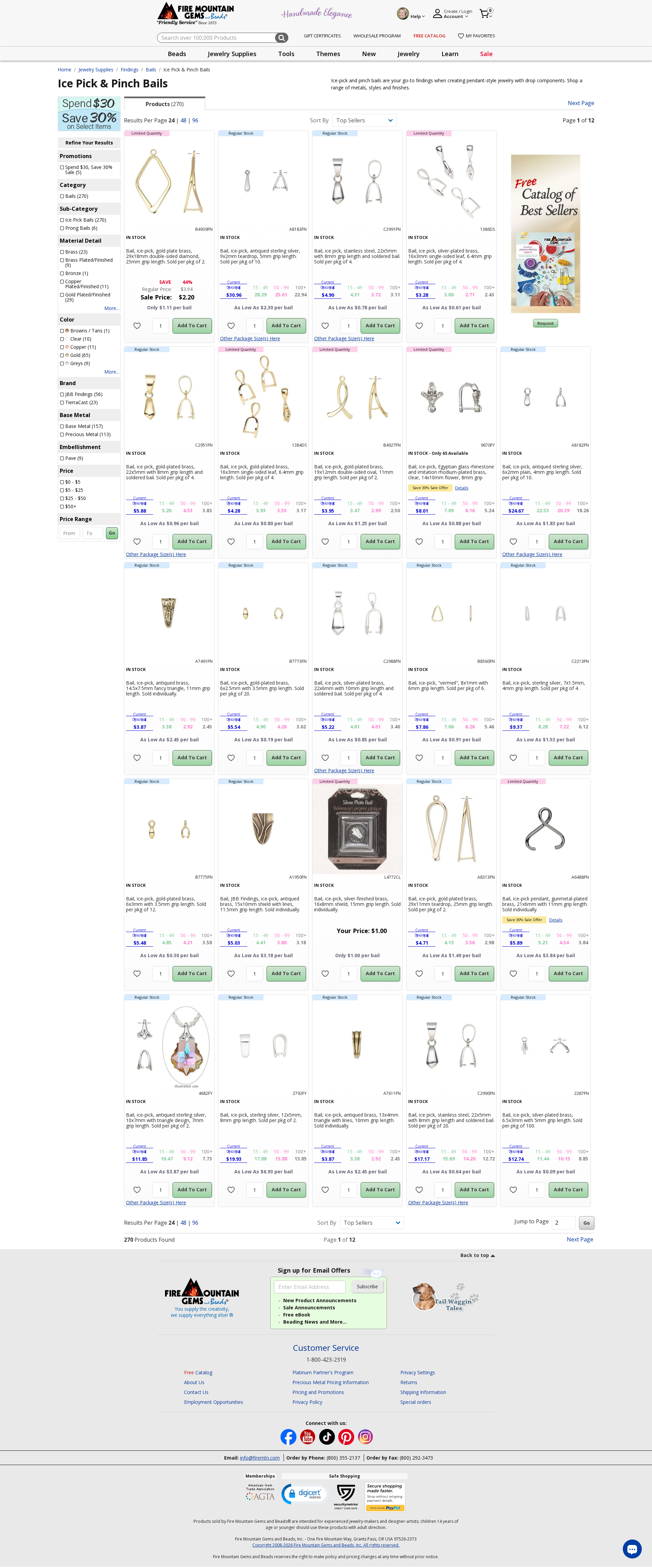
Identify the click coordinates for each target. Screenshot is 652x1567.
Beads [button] (177, 54)
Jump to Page (531, 1221)
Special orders (415, 1402)
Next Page (581, 103)
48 (183, 120)
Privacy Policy (307, 1402)
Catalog (198, 1372)
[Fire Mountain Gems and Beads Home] (195, 13)
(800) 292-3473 (416, 1457)
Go (112, 533)
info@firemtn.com (260, 1457)
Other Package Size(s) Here (250, 338)
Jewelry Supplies (95, 69)
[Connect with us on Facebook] (289, 1436)
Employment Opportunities (213, 1402)
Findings (130, 69)
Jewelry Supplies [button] (232, 54)
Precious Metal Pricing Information (330, 1382)
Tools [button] (286, 54)
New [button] (369, 54)
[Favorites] (137, 326)
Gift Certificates (322, 36)
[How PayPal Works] (385, 1497)
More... (111, 308)
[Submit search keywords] (281, 38)
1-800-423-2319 (326, 1359)
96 (195, 120)
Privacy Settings (417, 1372)
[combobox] (222, 38)
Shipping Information (423, 1392)
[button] (305, 1493)
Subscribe (367, 1286)
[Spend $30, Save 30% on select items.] (89, 113)
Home (64, 69)
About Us (194, 1382)
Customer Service (326, 1348)
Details (461, 488)
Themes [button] (328, 54)
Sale (486, 54)
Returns (408, 1382)
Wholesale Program (377, 36)
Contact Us (196, 1392)
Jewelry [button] (409, 54)
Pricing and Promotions (318, 1392)
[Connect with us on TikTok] (327, 1436)
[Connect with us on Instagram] (366, 1436)
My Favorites (480, 36)
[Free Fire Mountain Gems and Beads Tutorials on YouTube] (308, 1436)
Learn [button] (449, 54)
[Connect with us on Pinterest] (347, 1436)
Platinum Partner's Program (323, 1372)
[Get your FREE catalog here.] (545, 234)
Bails (151, 69)
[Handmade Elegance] (317, 12)
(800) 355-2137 (343, 1457)
